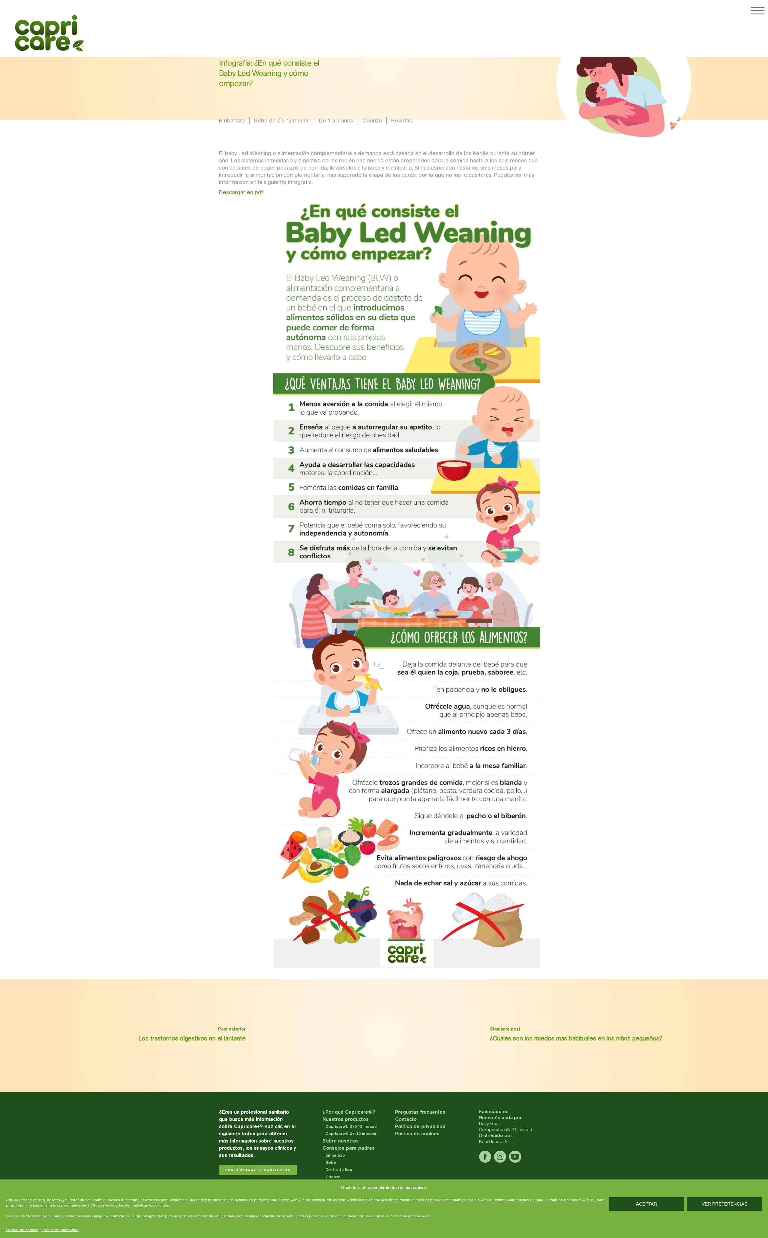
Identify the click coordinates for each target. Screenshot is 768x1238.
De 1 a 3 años (336, 120)
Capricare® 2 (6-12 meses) (352, 1126)
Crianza (372, 120)
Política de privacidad (60, 1230)
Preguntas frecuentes (420, 1112)
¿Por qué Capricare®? (348, 1112)
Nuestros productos (345, 1119)
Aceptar (646, 1203)
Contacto (406, 1119)
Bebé (331, 1162)
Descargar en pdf (241, 192)
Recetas (401, 120)
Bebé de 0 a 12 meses (282, 120)
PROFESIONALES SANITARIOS (258, 1170)
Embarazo (232, 120)
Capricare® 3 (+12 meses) (351, 1133)
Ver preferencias (724, 1203)
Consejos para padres (348, 1148)
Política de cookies (22, 1230)
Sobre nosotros (340, 1141)
